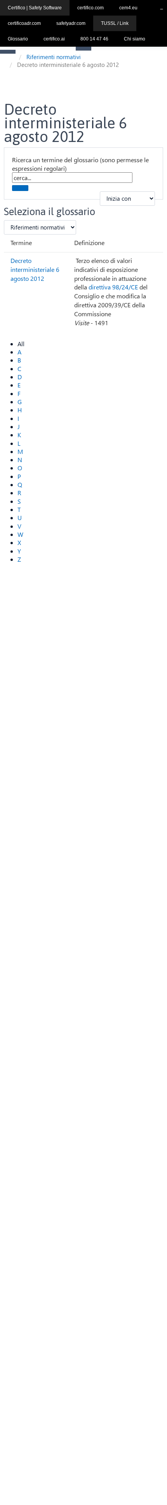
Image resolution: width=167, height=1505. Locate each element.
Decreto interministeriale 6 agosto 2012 (34, 269)
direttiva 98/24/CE (113, 287)
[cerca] (20, 188)
